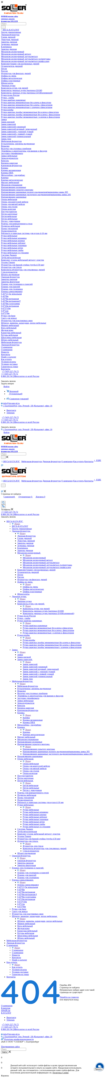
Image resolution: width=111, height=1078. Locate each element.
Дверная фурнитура (26, 536)
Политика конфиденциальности (19, 1039)
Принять (98, 1069)
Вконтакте (11, 410)
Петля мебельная (30, 785)
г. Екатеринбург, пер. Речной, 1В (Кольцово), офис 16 (27, 406)
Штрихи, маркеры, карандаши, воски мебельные (39, 921)
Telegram (10, 413)
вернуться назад (71, 999)
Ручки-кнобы (29, 640)
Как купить (17, 967)
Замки (20, 654)
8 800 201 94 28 (20, 376)
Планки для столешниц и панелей (33, 873)
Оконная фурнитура (26, 860)
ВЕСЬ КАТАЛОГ (20, 526)
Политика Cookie (60, 1073)
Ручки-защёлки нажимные (35, 625)
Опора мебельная (31, 764)
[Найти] (3, 27)
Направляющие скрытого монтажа (39, 749)
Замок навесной (30, 664)
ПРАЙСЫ (5, 1010)
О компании (17, 950)
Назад (17, 524)
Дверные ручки (24, 601)
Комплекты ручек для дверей (36, 608)
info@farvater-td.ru (11, 403)
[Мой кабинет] (2, 489)
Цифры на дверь (30, 587)
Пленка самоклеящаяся (28, 885)
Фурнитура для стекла (33, 846)
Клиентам (5, 1008)
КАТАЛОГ (6, 1013)
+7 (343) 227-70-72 (10, 371)
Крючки (26, 732)
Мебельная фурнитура (27, 686)
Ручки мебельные (31, 810)
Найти (4, 1052)
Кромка (26, 717)
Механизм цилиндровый (34, 558)
